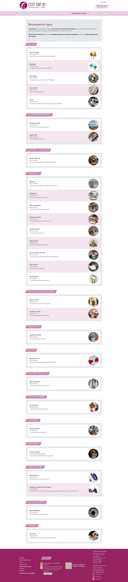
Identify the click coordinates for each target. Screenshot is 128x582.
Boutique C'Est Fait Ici (99, 565)
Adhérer (105, 13)
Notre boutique (102, 6)
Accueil (22, 13)
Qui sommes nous (37, 13)
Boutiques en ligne (79, 13)
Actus (51, 13)
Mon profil (103, 2)
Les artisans (62, 13)
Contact (94, 13)
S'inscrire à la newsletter (27, 573)
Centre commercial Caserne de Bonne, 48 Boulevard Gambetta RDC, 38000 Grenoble (98, 570)
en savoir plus (47, 573)
